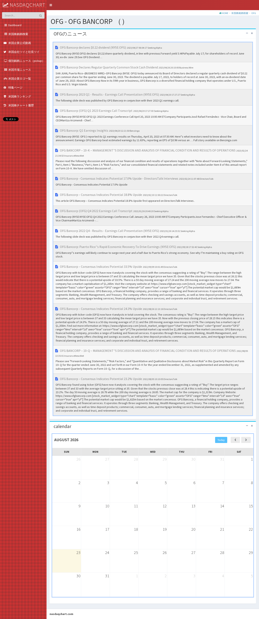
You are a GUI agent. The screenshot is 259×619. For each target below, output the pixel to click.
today (221, 440)
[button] (51, 5)
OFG (253, 13)
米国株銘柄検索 (239, 13)
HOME (225, 13)
